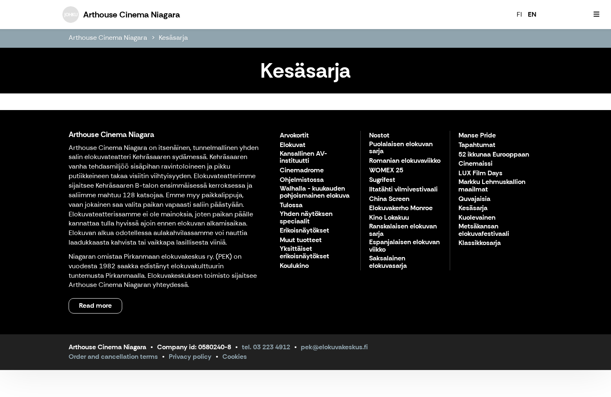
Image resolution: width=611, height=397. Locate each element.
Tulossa (291, 205)
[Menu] (596, 14)
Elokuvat (293, 145)
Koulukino (294, 266)
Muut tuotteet (301, 240)
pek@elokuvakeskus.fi (334, 347)
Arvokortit (294, 136)
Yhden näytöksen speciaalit (306, 217)
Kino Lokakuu (389, 218)
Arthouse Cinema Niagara (108, 37)
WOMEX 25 (386, 170)
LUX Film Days (480, 173)
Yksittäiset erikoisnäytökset (304, 252)
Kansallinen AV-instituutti (303, 157)
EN (532, 14)
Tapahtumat (476, 145)
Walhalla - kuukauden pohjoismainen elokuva (315, 192)
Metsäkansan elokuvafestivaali (483, 230)
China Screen (389, 199)
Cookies (234, 356)
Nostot (379, 136)
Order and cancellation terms (113, 356)
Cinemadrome (302, 170)
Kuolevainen (476, 218)
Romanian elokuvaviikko (405, 161)
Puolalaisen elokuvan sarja (401, 148)
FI (519, 14)
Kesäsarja (173, 37)
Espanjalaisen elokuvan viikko (404, 246)
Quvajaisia (474, 199)
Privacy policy (190, 356)
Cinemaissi (475, 164)
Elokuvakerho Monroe (401, 208)
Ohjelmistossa (302, 180)
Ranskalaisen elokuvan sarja (403, 230)
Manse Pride (477, 136)
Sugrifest (382, 180)
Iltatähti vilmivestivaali (403, 190)
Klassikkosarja (479, 243)
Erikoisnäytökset (304, 231)
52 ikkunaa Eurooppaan (493, 155)
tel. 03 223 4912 (266, 347)
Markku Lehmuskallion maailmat (491, 186)
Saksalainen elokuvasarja (388, 262)
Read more (95, 305)
